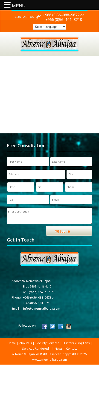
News (59, 348)
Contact (71, 348)
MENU (18, 5)
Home (12, 343)
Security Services (47, 343)
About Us (25, 343)
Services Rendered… (36, 348)
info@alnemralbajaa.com (41, 308)
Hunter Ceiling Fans (76, 343)
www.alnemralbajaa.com (49, 359)
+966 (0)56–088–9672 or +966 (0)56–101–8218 (63, 17)
